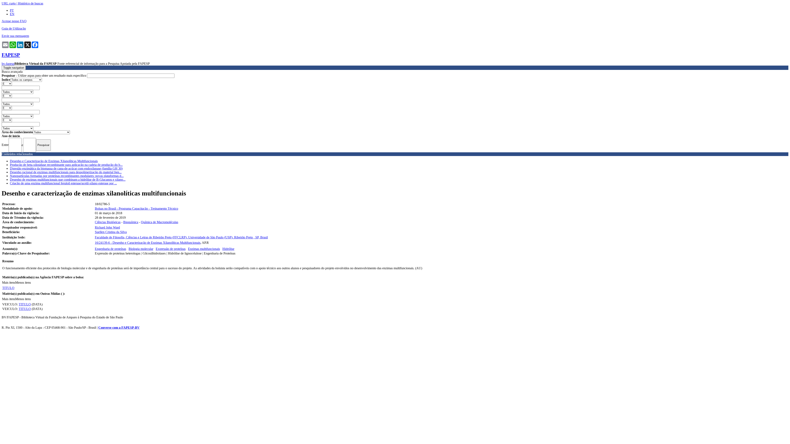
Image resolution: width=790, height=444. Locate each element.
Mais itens (8, 282)
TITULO (8, 288)
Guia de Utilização (14, 28)
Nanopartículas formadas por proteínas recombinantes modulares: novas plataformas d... (67, 176)
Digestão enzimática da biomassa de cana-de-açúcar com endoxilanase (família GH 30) (66, 168)
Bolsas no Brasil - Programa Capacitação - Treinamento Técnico (136, 208)
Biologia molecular (141, 249)
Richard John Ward (107, 227)
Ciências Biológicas (108, 222)
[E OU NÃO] (7, 83)
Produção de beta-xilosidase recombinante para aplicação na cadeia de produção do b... (66, 164)
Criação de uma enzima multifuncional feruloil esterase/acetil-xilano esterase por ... (63, 183)
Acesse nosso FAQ (14, 21)
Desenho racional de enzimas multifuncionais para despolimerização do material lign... (66, 172)
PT (12, 10)
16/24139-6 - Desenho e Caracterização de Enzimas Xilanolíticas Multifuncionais (147, 242)
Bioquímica (130, 222)
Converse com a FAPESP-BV (119, 327)
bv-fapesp (8, 63)
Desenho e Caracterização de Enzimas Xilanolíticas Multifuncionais (54, 161)
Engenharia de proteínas (110, 249)
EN (12, 14)
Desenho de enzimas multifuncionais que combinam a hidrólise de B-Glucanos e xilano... (67, 179)
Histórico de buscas (30, 3)
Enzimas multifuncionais (204, 249)
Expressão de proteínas (171, 249)
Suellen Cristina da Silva (111, 232)
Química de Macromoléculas (159, 222)
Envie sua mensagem (15, 36)
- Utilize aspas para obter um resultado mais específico (44, 75)
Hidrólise (228, 249)
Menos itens (23, 282)
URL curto (9, 3)
